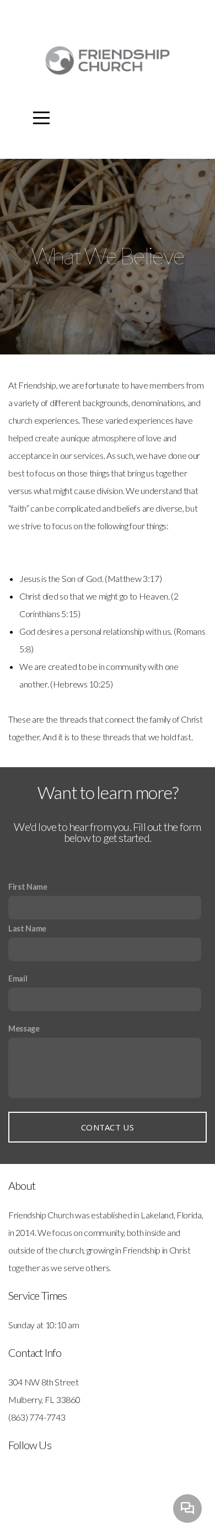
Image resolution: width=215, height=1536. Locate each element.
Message (24, 1028)
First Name (27, 886)
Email (17, 978)
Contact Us (107, 1127)
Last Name (27, 928)
